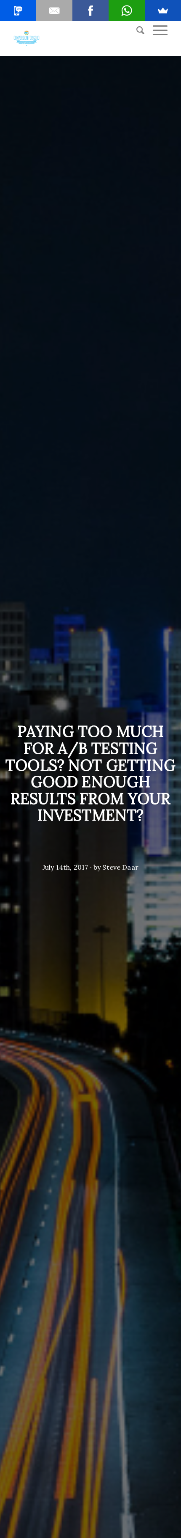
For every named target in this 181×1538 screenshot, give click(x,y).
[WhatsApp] (127, 10)
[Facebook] (90, 10)
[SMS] (18, 10)
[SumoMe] (163, 10)
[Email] (54, 10)
